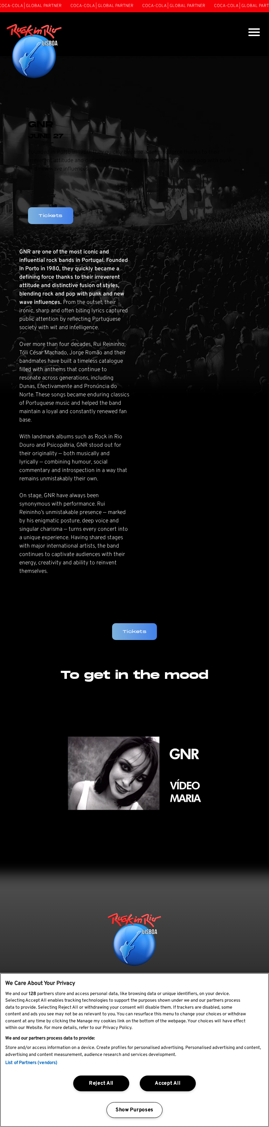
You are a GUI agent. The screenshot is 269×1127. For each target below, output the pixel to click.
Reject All (101, 1083)
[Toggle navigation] (254, 33)
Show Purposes (134, 1110)
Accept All (167, 1083)
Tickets (135, 631)
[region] (134, 1050)
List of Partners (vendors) (31, 1063)
